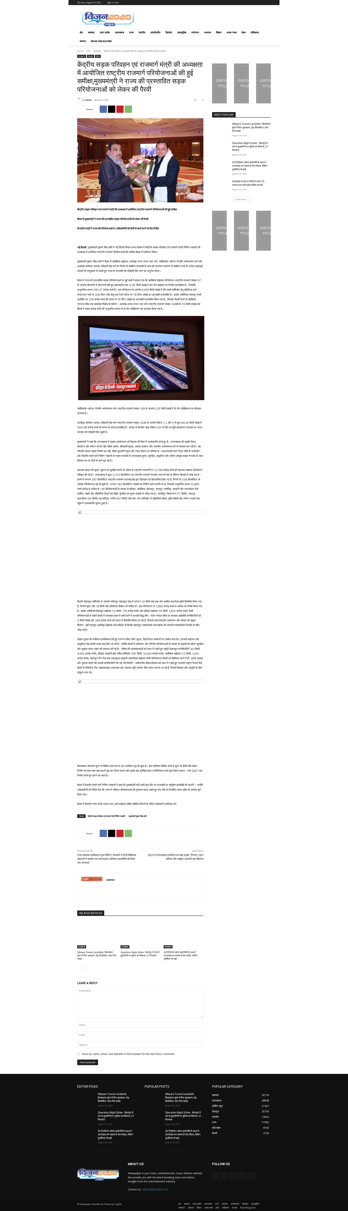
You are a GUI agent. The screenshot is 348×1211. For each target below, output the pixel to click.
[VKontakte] (251, 1175)
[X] (111, 109)
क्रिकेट (168, 32)
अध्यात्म (207, 32)
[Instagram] (242, 1175)
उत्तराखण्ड (119, 32)
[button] (266, 32)
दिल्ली (98, 56)
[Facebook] (103, 109)
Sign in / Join (113, 2)
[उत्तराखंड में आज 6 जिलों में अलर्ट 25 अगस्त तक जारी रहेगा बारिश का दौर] (221, 186)
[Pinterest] (120, 109)
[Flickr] (233, 1175)
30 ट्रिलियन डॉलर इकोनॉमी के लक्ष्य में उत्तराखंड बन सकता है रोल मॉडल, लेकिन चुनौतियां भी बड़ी (181, 955)
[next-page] (85, 967)
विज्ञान (218, 32)
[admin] (79, 100)
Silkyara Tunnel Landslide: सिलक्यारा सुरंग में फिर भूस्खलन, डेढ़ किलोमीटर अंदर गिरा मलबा (96, 955)
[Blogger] (215, 1175)
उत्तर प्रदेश (105, 32)
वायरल (83, 41)
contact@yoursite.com (155, 1189)
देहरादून (90, 56)
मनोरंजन (195, 32)
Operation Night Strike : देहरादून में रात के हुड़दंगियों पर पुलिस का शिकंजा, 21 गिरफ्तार (250, 147)
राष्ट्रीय (142, 32)
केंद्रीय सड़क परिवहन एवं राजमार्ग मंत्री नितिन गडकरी (106, 816)
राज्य (131, 32)
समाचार (91, 32)
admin (88, 99)
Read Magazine (101, 41)
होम (81, 32)
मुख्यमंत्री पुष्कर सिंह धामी (137, 816)
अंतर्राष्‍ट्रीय (155, 32)
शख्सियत (255, 32)
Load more (240, 199)
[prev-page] (79, 967)
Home (80, 51)
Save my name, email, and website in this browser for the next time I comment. (128, 1053)
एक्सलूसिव (181, 32)
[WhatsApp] (128, 109)
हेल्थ (244, 32)
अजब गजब (232, 32)
